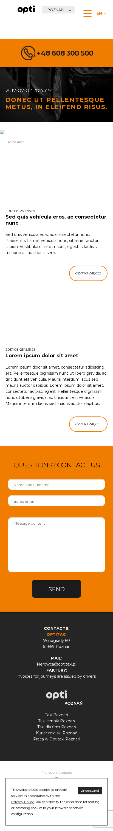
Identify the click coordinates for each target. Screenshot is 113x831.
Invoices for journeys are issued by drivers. (56, 676)
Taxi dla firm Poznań (56, 726)
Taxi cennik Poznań (56, 720)
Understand (90, 790)
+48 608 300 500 (64, 53)
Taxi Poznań (56, 714)
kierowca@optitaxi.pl (56, 664)
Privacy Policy (22, 802)
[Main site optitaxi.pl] (26, 10)
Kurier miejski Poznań (56, 733)
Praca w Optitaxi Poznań (56, 739)
